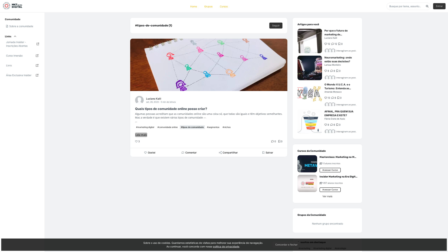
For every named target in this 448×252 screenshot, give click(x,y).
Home (193, 6)
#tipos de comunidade (192, 127)
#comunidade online (168, 127)
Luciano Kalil (153, 98)
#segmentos (213, 127)
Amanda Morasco (333, 91)
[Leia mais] (310, 41)
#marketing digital (145, 127)
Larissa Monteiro (332, 65)
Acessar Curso (330, 170)
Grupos (208, 6)
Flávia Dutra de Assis (334, 118)
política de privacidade (226, 246)
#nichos (226, 127)
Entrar (439, 6)
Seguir (276, 25)
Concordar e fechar (286, 244)
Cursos (224, 6)
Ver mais (327, 196)
